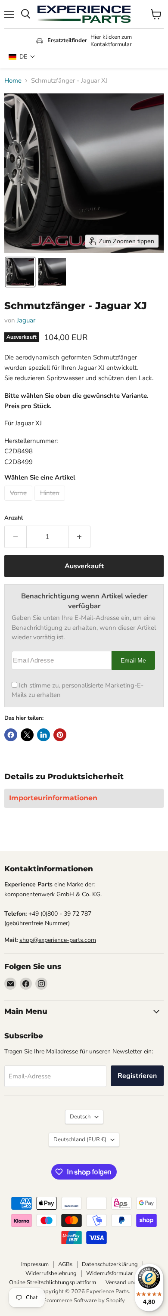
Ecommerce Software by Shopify (84, 1300)
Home (13, 80)
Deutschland (79, 1139)
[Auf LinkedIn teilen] (43, 734)
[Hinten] (50, 503)
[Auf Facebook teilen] (10, 734)
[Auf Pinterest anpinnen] (59, 734)
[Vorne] (19, 503)
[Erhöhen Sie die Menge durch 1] (79, 537)
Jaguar (26, 320)
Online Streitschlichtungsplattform (52, 1282)
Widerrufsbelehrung (51, 1273)
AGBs (65, 1264)
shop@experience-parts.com (57, 940)
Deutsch (80, 1117)
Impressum (35, 1264)
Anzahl (13, 518)
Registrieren (137, 1076)
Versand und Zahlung (132, 1282)
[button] (22, 56)
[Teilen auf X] (27, 734)
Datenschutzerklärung (110, 1264)
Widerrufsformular (109, 1273)
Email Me (133, 660)
